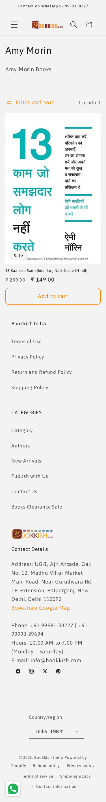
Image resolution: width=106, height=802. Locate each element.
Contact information (56, 786)
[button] (14, 24)
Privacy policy (81, 765)
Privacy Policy (27, 357)
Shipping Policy (29, 387)
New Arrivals (26, 461)
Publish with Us (29, 476)
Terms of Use (26, 341)
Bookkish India (48, 757)
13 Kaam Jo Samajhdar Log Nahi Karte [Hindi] (46, 270)
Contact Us (24, 491)
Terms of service (37, 776)
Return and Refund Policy (41, 372)
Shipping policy (75, 776)
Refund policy (46, 765)
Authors (20, 446)
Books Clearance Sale (36, 507)
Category (22, 430)
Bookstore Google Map (40, 608)
